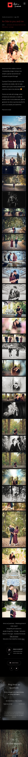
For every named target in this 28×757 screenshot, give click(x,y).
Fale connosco (14, 636)
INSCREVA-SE (21, 704)
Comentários (14, 663)
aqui (23, 639)
